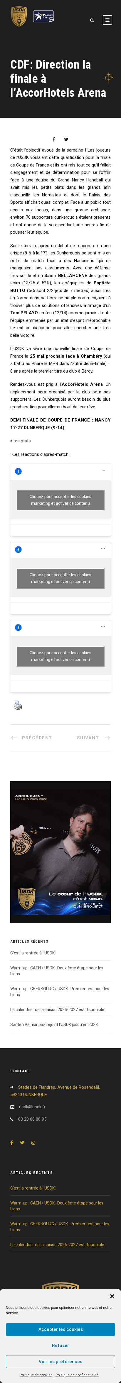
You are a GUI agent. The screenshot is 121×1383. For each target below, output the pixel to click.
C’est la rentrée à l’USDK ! (33, 953)
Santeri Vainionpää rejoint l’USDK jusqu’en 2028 (54, 1024)
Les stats (22, 441)
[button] (112, 1296)
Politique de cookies (36, 1375)
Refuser (60, 1345)
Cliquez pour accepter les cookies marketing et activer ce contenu (60, 500)
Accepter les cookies (60, 1329)
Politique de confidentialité (77, 1375)
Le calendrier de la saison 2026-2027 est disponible (57, 1009)
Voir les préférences (60, 1361)
